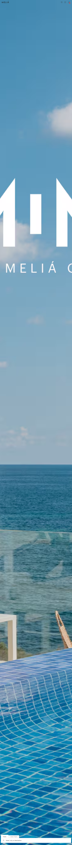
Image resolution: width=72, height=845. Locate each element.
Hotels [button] (4, 836)
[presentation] (65, 2)
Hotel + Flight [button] (14, 836)
